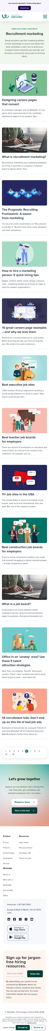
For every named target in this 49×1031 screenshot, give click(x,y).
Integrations (8, 858)
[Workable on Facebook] (14, 920)
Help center (24, 842)
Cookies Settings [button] (9, 1028)
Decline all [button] (38, 1027)
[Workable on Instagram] (31, 920)
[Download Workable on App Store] (17, 928)
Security (6, 863)
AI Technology (8, 853)
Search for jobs (25, 858)
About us (6, 874)
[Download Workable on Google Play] (17, 937)
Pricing (5, 842)
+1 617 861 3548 (24, 904)
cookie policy (31, 1023)
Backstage (7, 885)
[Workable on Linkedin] (8, 920)
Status (5, 895)
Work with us (8, 880)
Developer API (25, 853)
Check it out (24, 8)
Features (6, 848)
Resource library (25, 848)
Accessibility (8, 890)
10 (6, 754)
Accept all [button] (22, 1027)
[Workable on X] (26, 920)
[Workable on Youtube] (20, 920)
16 (13, 754)
